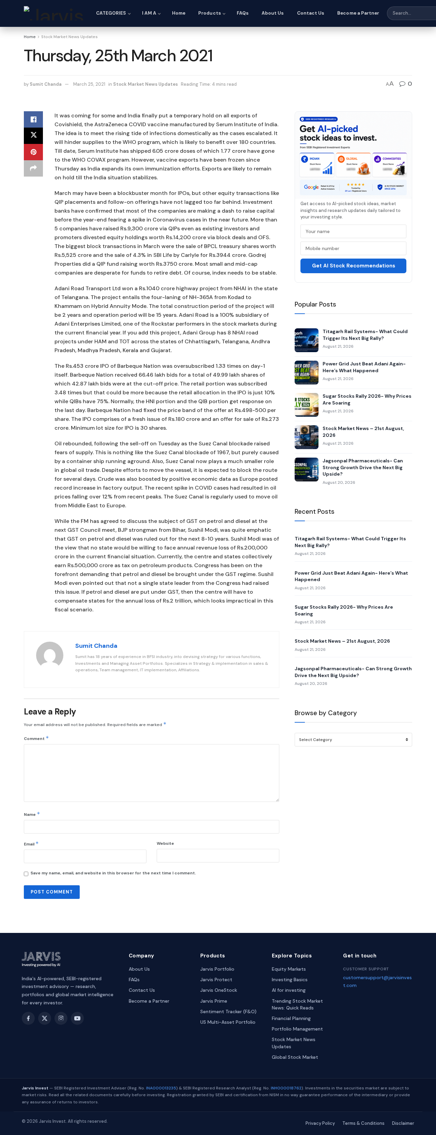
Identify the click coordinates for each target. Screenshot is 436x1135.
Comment (36, 738)
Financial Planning (291, 1018)
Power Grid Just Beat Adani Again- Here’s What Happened (364, 367)
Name (32, 814)
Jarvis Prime (213, 1001)
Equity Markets (289, 969)
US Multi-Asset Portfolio (227, 1022)
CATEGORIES (111, 13)
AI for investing (289, 990)
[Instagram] (60, 1018)
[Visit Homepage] (54, 13)
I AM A (149, 13)
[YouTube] (77, 1018)
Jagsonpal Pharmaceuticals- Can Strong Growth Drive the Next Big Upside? (363, 467)
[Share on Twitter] (33, 136)
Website (165, 843)
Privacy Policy (320, 1123)
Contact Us (311, 13)
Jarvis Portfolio (217, 969)
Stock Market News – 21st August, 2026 (363, 431)
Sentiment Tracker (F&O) (228, 1011)
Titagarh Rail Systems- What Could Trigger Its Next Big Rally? (365, 334)
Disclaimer (403, 1123)
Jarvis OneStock (218, 990)
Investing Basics (290, 979)
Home (178, 13)
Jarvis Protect (216, 979)
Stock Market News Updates (69, 36)
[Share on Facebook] (33, 119)
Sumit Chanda (46, 84)
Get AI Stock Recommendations (353, 265)
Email (31, 843)
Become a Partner (358, 13)
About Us (273, 13)
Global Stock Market (295, 1057)
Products (209, 13)
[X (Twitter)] (44, 1018)
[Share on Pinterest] (33, 152)
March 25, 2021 (89, 84)
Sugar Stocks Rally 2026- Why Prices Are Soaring (367, 399)
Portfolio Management (297, 1029)
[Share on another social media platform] (33, 168)
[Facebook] (28, 1018)
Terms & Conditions (363, 1123)
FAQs (243, 13)
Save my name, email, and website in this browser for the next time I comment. (113, 873)
